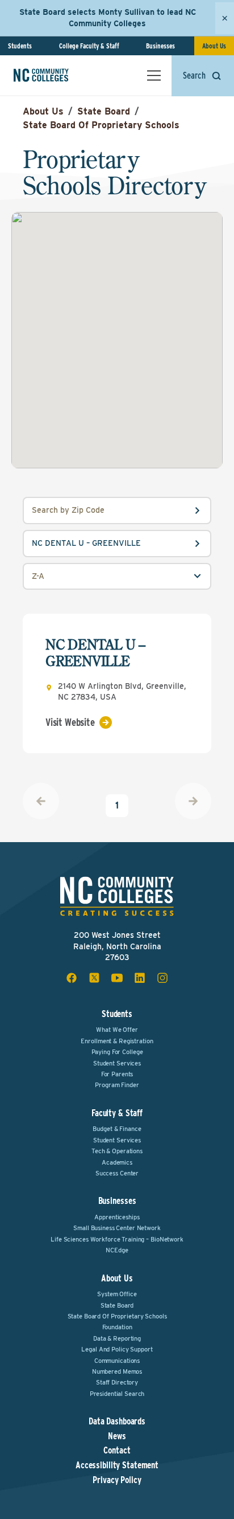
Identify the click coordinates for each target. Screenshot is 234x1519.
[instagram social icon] (162, 977)
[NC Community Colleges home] (56, 75)
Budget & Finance (117, 1129)
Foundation (117, 1327)
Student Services (117, 1063)
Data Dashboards (117, 1421)
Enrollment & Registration (117, 1041)
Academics (117, 1162)
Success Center (117, 1173)
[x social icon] (94, 977)
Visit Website (70, 722)
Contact (116, 1451)
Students (20, 46)
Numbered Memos (117, 1371)
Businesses (160, 46)
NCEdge (117, 1250)
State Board (103, 111)
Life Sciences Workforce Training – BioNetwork (117, 1239)
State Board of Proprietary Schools (117, 1316)
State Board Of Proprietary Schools (101, 125)
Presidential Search (117, 1394)
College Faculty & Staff (89, 46)
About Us (214, 46)
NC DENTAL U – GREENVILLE (95, 652)
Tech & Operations (117, 1151)
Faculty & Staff (117, 1113)
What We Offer (116, 1030)
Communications (117, 1361)
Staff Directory (117, 1382)
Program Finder (117, 1085)
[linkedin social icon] (139, 977)
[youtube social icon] (117, 977)
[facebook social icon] (71, 977)
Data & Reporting (117, 1338)
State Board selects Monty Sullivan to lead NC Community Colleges (107, 17)
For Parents (117, 1074)
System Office (116, 1294)
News (117, 1436)
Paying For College (117, 1052)
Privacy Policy (117, 1480)
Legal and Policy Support (116, 1349)
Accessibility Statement (117, 1465)
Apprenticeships (116, 1217)
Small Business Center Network (117, 1228)
